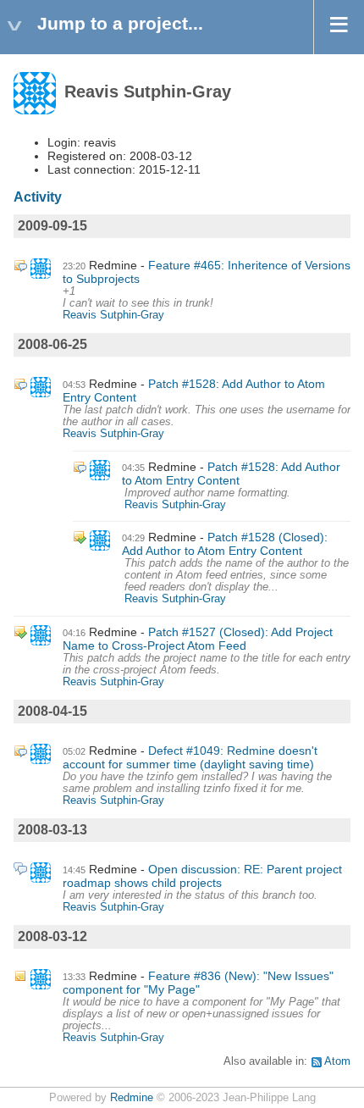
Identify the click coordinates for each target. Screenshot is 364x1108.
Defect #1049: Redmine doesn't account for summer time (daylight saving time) (190, 757)
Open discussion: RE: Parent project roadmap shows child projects (202, 875)
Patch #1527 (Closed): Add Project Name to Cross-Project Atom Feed (198, 638)
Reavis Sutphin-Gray (113, 315)
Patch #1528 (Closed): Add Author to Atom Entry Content (225, 543)
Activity (38, 197)
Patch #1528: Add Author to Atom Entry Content (231, 473)
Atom (337, 1061)
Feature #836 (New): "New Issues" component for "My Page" (198, 982)
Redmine (131, 1098)
